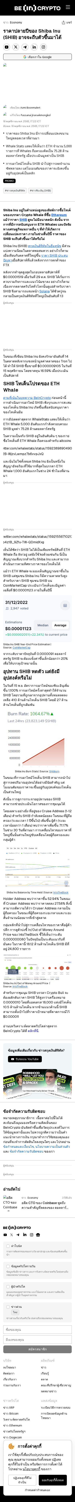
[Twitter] (15, 47)
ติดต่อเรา (8, 1373)
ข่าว (5, 22)
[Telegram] (25, 47)
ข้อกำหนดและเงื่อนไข (18, 1147)
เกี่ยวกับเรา (10, 1379)
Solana (44, 291)
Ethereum (59, 215)
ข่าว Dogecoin (12, 1437)
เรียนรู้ (45, 1373)
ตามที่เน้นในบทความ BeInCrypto (27, 398)
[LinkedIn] (34, 47)
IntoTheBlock (60, 892)
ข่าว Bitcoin (10, 1413)
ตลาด (44, 1379)
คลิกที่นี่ (33, 1031)
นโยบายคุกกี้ (31, 1469)
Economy (16, 22)
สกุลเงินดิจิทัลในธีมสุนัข (44, 246)
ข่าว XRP (8, 1407)
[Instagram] (43, 47)
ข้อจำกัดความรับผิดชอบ (26, 1151)
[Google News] (38, 1235)
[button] (37, 1250)
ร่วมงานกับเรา (12, 1385)
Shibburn (54, 771)
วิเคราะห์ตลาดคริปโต (16, 1419)
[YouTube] (6, 47)
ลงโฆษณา (9, 1367)
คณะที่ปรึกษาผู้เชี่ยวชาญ (56, 1385)
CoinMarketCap (21, 647)
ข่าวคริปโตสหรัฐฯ (14, 1431)
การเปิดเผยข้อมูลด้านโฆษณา (54, 1416)
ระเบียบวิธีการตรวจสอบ (55, 1407)
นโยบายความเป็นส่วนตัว (52, 1147)
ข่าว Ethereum (12, 1425)
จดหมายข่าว (48, 1391)
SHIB (23, 220)
